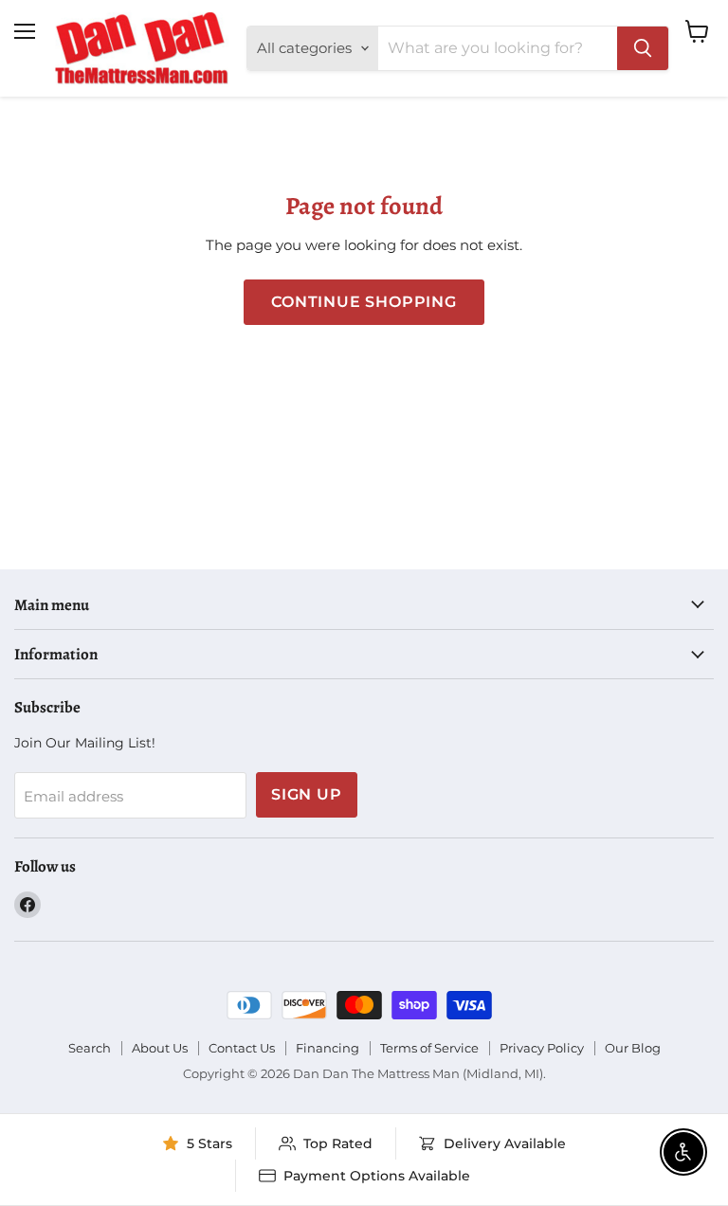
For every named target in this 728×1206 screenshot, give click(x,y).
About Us (160, 1047)
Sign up (306, 794)
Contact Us (242, 1047)
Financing (327, 1047)
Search (89, 1047)
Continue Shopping (364, 302)
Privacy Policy (542, 1047)
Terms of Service (429, 1047)
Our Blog (633, 1047)
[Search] (642, 48)
